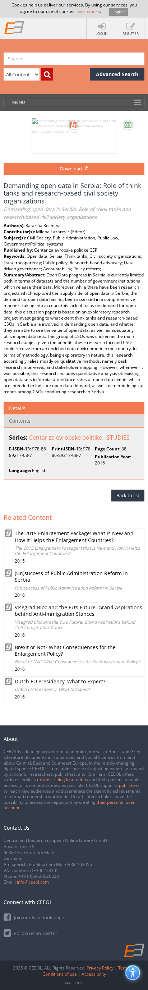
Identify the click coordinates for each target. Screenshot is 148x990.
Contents (20, 420)
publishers (129, 785)
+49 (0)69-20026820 (38, 876)
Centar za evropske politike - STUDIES (79, 437)
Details (17, 408)
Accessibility (94, 974)
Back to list (127, 495)
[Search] (47, 74)
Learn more (88, 11)
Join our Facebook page (38, 917)
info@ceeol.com (33, 882)
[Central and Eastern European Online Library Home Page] (14, 27)
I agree (118, 11)
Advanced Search (117, 74)
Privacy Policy (100, 968)
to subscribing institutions (62, 779)
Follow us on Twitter (35, 933)
